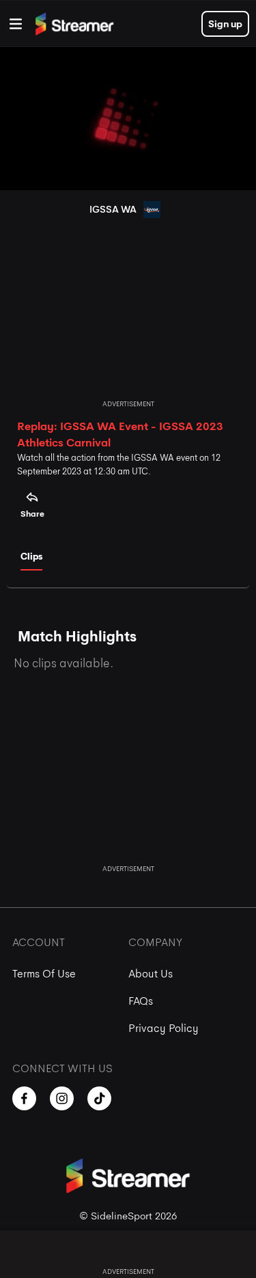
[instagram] (62, 1098)
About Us (150, 974)
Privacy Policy (163, 1028)
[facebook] (24, 1098)
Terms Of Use (44, 974)
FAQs (140, 1001)
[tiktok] (99, 1098)
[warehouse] (16, 23)
